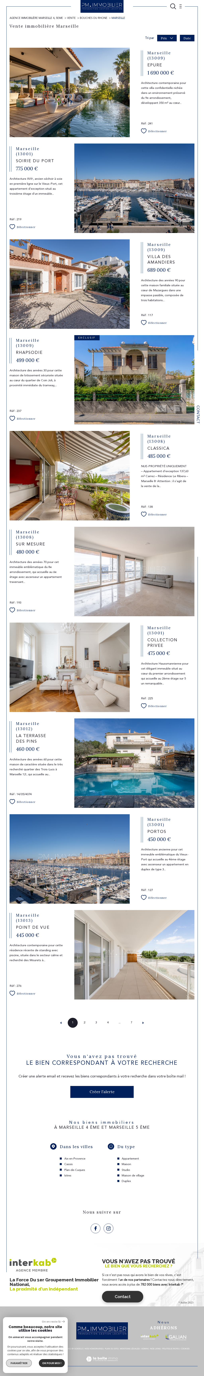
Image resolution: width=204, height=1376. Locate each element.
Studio (126, 1170)
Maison (126, 1164)
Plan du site (111, 1349)
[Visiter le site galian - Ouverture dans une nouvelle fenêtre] (175, 1337)
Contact (198, 414)
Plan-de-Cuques (74, 1170)
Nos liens (155, 1349)
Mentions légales (129, 1349)
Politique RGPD (170, 1349)
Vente (71, 18)
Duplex (126, 1181)
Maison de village (133, 1175)
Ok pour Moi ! (51, 1363)
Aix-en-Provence (74, 1158)
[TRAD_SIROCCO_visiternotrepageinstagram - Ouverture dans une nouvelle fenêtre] (108, 1228)
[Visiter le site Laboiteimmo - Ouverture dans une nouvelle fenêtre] (102, 1363)
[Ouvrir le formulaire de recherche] (173, 6)
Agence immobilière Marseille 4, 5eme (36, 18)
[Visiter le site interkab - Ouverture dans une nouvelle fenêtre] (149, 1337)
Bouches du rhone (93, 18)
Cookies (185, 1349)
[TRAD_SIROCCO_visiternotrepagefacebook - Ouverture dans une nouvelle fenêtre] (95, 1228)
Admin (144, 1349)
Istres (67, 1175)
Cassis (68, 1164)
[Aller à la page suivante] (143, 1023)
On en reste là (51, 1321)
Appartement (130, 1158)
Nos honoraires (94, 1349)
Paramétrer (19, 1363)
